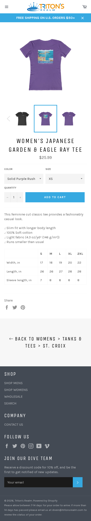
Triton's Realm (23, 500)
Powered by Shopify (45, 500)
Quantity (10, 187)
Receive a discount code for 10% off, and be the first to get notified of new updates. (40, 469)
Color (8, 169)
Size (48, 169)
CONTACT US (13, 424)
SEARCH (10, 403)
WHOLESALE (13, 397)
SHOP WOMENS (16, 390)
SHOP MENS (13, 383)
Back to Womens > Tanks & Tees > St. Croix (47, 342)
